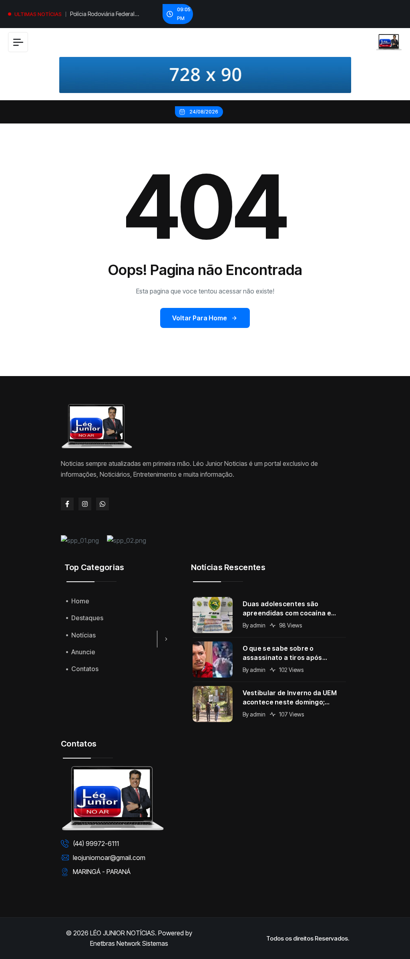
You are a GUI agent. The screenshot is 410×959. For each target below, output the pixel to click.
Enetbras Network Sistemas (129, 943)
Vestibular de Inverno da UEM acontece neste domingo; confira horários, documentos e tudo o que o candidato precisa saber (294, 698)
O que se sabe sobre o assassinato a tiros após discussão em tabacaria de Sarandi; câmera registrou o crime (288, 653)
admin (257, 625)
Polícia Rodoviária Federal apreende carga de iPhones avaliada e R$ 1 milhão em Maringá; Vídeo (105, 14)
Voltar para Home (199, 318)
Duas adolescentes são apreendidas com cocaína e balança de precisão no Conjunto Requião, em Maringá (292, 609)
